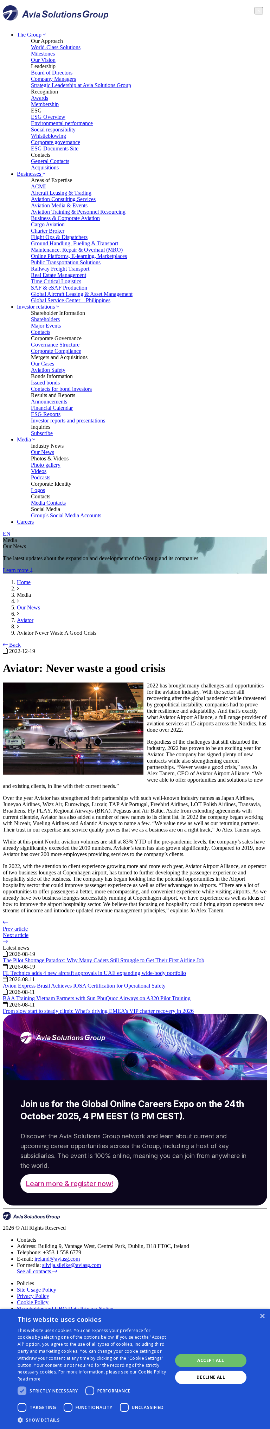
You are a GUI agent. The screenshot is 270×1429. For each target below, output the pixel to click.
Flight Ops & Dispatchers (59, 237)
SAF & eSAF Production (59, 288)
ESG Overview (48, 117)
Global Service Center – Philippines (70, 300)
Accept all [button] (210, 1360)
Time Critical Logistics (56, 281)
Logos (38, 490)
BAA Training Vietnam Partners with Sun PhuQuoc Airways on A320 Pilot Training (97, 998)
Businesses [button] (30, 174)
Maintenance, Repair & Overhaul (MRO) (77, 250)
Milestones (43, 54)
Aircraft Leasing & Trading (61, 193)
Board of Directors (51, 73)
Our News (42, 452)
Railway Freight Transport (60, 269)
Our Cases (42, 364)
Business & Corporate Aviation (65, 218)
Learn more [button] (16, 570)
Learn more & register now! (69, 1183)
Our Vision (43, 60)
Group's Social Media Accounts (66, 515)
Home (24, 582)
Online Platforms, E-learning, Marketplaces (79, 256)
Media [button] (24, 439)
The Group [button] (30, 35)
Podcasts (40, 477)
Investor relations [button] (36, 307)
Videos (38, 471)
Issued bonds (45, 383)
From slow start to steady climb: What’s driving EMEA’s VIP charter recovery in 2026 (98, 1011)
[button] (93, 1420)
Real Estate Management (58, 275)
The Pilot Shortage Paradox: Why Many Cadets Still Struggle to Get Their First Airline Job (103, 960)
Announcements (49, 402)
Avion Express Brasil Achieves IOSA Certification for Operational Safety (84, 986)
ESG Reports (45, 414)
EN (7, 534)
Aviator (25, 620)
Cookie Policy (33, 1302)
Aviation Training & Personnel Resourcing (78, 212)
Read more (29, 1379)
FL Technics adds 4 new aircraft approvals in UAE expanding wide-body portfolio (94, 973)
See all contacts (34, 1271)
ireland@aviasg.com (57, 1259)
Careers (25, 522)
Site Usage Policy (36, 1290)
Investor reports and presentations (68, 420)
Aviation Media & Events (59, 205)
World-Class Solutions (56, 47)
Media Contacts (48, 503)
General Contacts (50, 161)
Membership (45, 104)
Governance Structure (55, 345)
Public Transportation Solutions (66, 262)
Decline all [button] (211, 1377)
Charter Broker (47, 231)
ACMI (38, 186)
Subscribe (42, 433)
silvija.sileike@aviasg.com (71, 1265)
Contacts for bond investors (61, 389)
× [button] (262, 1316)
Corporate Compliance (56, 351)
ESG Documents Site (54, 148)
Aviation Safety (48, 370)
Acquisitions (45, 167)
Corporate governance (55, 142)
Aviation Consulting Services (63, 199)
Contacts (40, 332)
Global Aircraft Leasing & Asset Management (82, 294)
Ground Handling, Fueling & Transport (74, 243)
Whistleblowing (48, 136)
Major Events (46, 326)
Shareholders (45, 319)
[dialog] (135, 1369)
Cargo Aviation (48, 224)
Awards (39, 98)
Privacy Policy (33, 1296)
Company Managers (53, 79)
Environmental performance (62, 123)
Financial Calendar (52, 408)
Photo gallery (45, 465)
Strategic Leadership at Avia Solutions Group (81, 85)
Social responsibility (53, 129)
